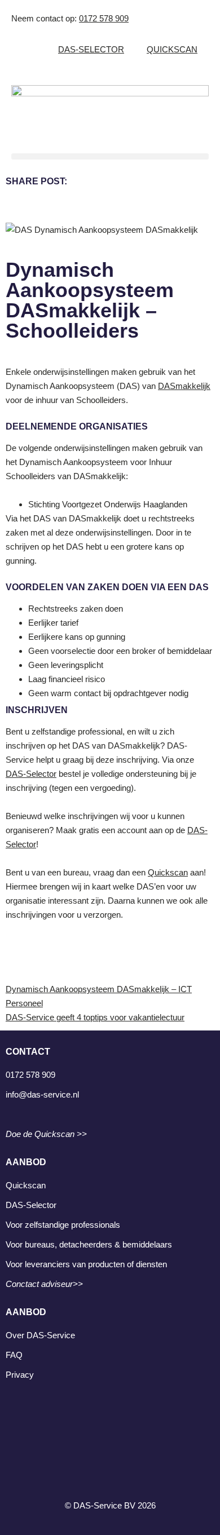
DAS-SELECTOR (91, 49)
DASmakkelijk (184, 386)
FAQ (14, 1355)
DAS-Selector (31, 773)
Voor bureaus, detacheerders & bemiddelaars (89, 1244)
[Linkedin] (110, 1441)
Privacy (20, 1374)
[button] (110, 156)
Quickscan (168, 872)
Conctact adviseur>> (44, 1284)
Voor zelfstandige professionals (63, 1224)
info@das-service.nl (42, 1094)
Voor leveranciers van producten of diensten (86, 1264)
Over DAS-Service (40, 1335)
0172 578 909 (104, 18)
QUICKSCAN (172, 49)
